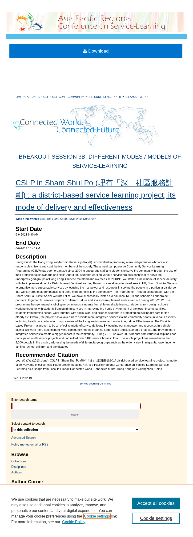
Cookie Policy (73, 522)
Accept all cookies (156, 503)
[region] (96, 510)
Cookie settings (97, 516)
